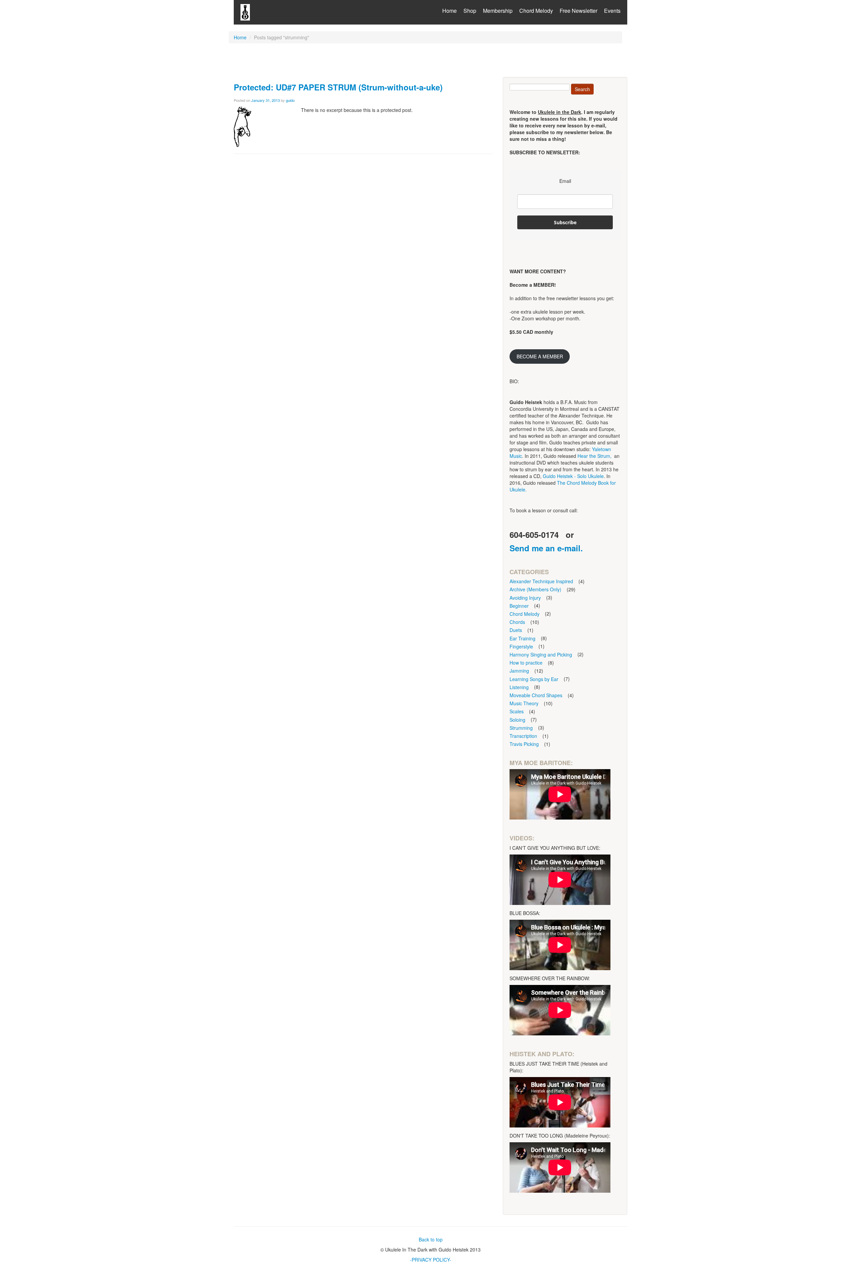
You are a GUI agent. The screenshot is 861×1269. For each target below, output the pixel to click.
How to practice (526, 662)
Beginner (519, 605)
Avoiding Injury (525, 597)
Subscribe (565, 222)
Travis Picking (524, 744)
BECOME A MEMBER (540, 356)
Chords (517, 622)
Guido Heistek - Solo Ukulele (573, 476)
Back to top (431, 1239)
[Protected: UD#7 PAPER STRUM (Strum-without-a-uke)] (242, 126)
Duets (516, 630)
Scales (517, 711)
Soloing (517, 719)
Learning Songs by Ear (534, 679)
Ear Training (522, 638)
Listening (519, 687)
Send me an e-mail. (546, 548)
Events (612, 10)
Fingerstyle (521, 646)
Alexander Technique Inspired (541, 581)
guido (290, 100)
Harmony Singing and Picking (541, 654)
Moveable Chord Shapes (536, 695)
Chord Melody (536, 10)
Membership (498, 10)
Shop (469, 10)
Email (565, 180)
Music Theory (524, 703)
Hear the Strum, (594, 455)
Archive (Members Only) (535, 589)
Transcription (523, 735)
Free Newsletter (578, 10)
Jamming (519, 670)
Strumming (521, 727)
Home (449, 10)
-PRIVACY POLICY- (430, 1259)
